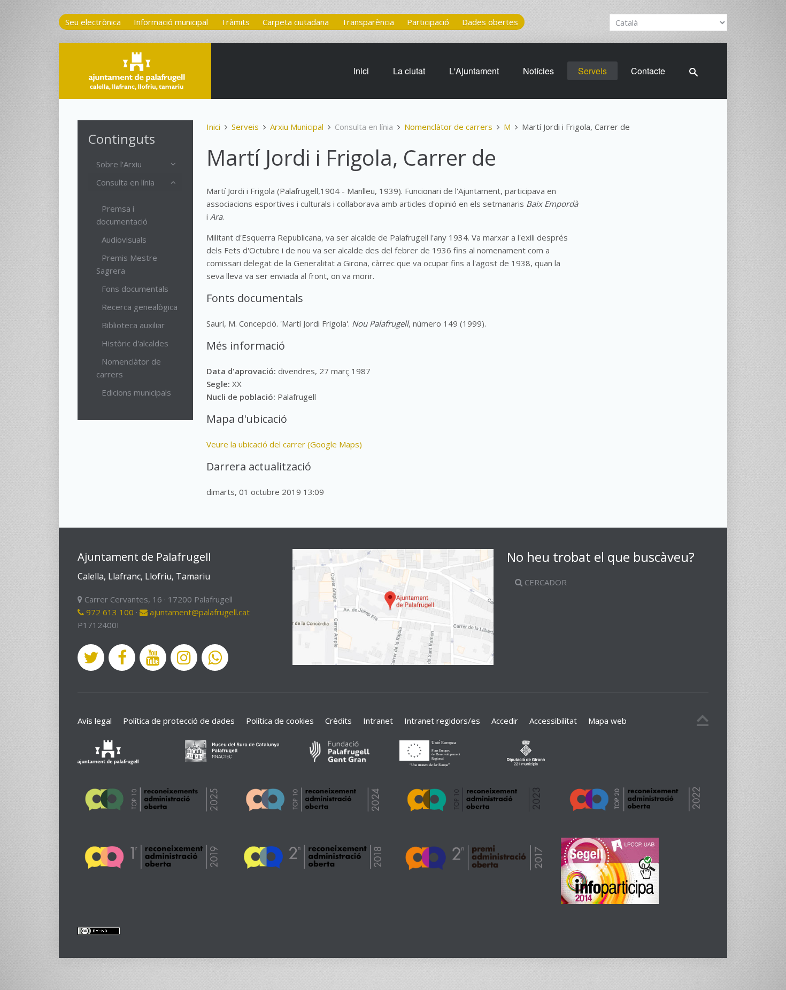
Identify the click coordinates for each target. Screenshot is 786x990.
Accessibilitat (553, 720)
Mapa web (607, 720)
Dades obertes (490, 22)
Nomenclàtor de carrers (448, 126)
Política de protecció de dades (179, 720)
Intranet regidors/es (442, 720)
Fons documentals (135, 288)
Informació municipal (171, 22)
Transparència (368, 22)
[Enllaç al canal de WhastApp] (215, 657)
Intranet (378, 720)
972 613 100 (109, 612)
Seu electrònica (93, 22)
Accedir (504, 720)
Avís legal (95, 720)
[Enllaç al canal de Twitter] (91, 657)
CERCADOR (544, 582)
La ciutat (409, 71)
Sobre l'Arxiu (119, 164)
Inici (361, 71)
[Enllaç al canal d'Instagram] (184, 657)
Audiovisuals (124, 239)
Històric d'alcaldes (135, 343)
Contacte (648, 71)
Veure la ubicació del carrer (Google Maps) (284, 444)
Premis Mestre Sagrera (126, 264)
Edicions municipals (136, 392)
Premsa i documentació (122, 215)
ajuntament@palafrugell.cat (199, 612)
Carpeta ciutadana (296, 22)
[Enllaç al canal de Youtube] (153, 657)
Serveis (592, 71)
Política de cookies (280, 720)
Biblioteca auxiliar (133, 325)
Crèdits (338, 720)
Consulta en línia (125, 182)
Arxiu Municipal (296, 126)
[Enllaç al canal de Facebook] (122, 657)
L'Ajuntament (474, 71)
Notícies (538, 71)
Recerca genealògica (140, 306)
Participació (428, 22)
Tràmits (235, 22)
